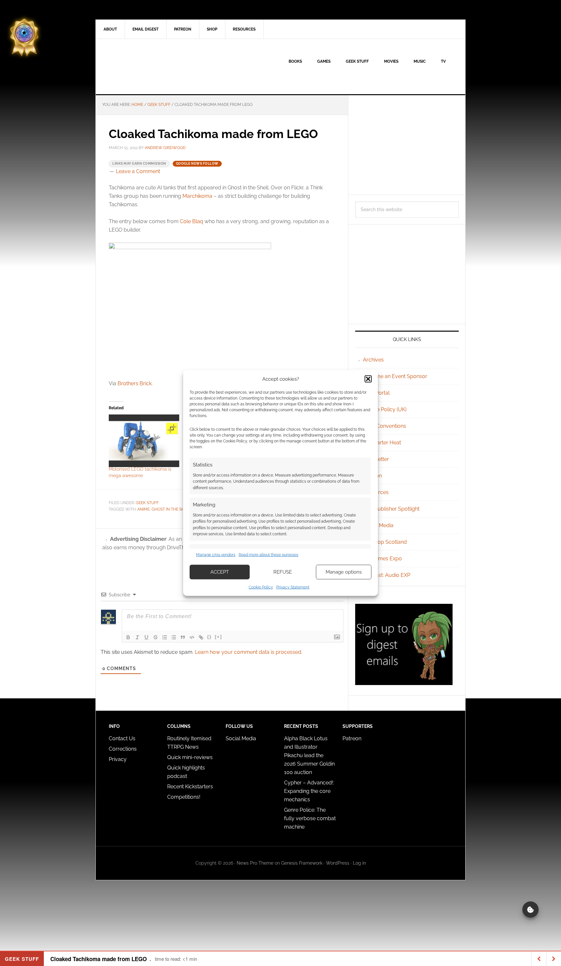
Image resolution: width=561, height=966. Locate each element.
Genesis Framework (301, 863)
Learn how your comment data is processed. (248, 652)
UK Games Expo (382, 558)
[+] (218, 636)
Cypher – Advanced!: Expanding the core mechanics (309, 791)
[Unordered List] (173, 637)
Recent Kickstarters (190, 786)
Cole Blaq (191, 221)
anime (143, 509)
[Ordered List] (164, 637)
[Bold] (128, 637)
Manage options (344, 572)
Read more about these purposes (268, 555)
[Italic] (137, 637)
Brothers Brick (135, 383)
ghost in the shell (171, 509)
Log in (359, 863)
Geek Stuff (147, 503)
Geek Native (151, 66)
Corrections (123, 749)
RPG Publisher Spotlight (391, 509)
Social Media (378, 525)
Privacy (118, 759)
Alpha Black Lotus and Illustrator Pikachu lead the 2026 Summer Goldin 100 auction (309, 755)
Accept (219, 572)
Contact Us (122, 738)
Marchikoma (197, 196)
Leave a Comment (138, 171)
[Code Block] (191, 637)
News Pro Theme (255, 863)
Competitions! (183, 797)
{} (209, 636)
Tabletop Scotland (385, 542)
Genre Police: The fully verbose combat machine (310, 818)
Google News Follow (197, 163)
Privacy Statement (292, 587)
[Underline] (146, 637)
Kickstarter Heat (382, 442)
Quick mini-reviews (190, 757)
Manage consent (530, 909)
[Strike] (155, 637)
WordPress (337, 863)
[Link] (201, 637)
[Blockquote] (182, 637)
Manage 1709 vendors (215, 555)
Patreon (352, 738)
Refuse (282, 572)
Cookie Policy (261, 587)
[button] (368, 379)
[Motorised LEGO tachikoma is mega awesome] (144, 440)
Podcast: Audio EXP (386, 575)
